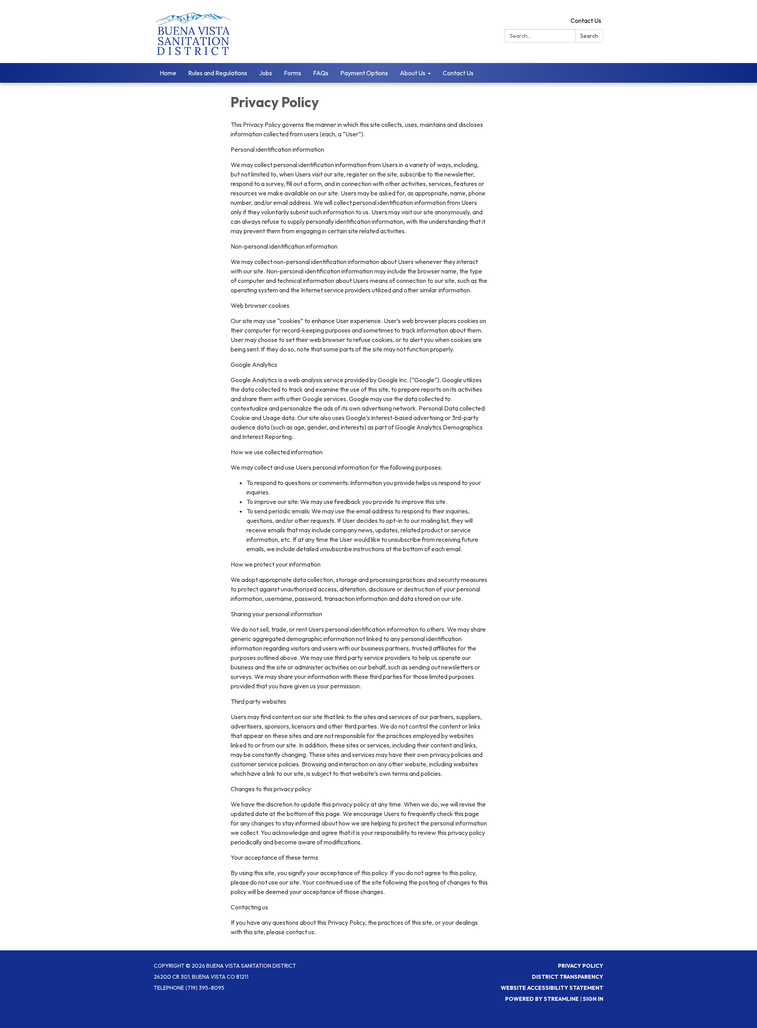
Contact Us (586, 20)
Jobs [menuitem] (265, 73)
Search (589, 35)
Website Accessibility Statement (552, 987)
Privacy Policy (580, 965)
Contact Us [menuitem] (458, 73)
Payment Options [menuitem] (364, 73)
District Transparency (567, 976)
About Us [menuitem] (412, 73)
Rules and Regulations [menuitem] (217, 73)
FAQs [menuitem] (320, 73)
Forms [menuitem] (292, 73)
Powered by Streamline (542, 998)
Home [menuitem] (168, 73)
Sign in (593, 998)
